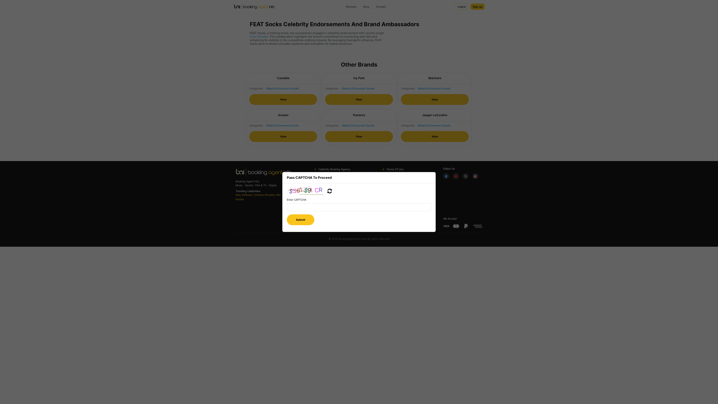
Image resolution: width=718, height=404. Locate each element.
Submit (300, 219)
